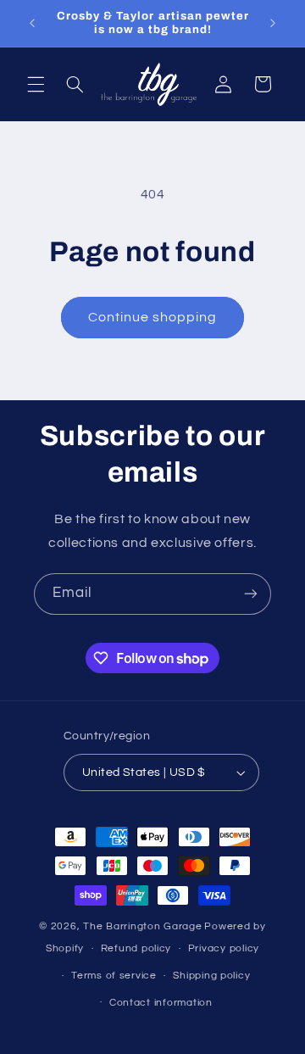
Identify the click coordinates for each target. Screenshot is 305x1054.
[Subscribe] (250, 594)
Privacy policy (223, 948)
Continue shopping (153, 317)
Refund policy (136, 948)
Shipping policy (211, 975)
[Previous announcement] (32, 23)
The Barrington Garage (142, 926)
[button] (35, 83)
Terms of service (114, 975)
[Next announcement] (272, 23)
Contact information (161, 1002)
